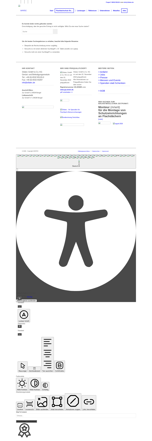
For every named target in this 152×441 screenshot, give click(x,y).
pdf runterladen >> (66, 92)
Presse (103, 77)
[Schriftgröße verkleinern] (20, 306)
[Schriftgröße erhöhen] (20, 298)
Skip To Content (21, 412)
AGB (102, 91)
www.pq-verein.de (66, 90)
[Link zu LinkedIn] (22, 2)
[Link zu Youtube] (33, 2)
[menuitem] (51, 11)
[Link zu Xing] (26, 2)
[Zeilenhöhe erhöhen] (20, 326)
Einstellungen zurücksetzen (26, 421)
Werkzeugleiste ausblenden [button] (26, 301)
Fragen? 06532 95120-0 (113, 2)
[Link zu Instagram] (29, 2)
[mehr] (100, 119)
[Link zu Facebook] (19, 2)
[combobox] (76, 161)
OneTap (29, 297)
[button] (17, 170)
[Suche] (131, 11)
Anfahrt (103, 72)
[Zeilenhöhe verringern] (20, 334)
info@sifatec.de (129, 2)
